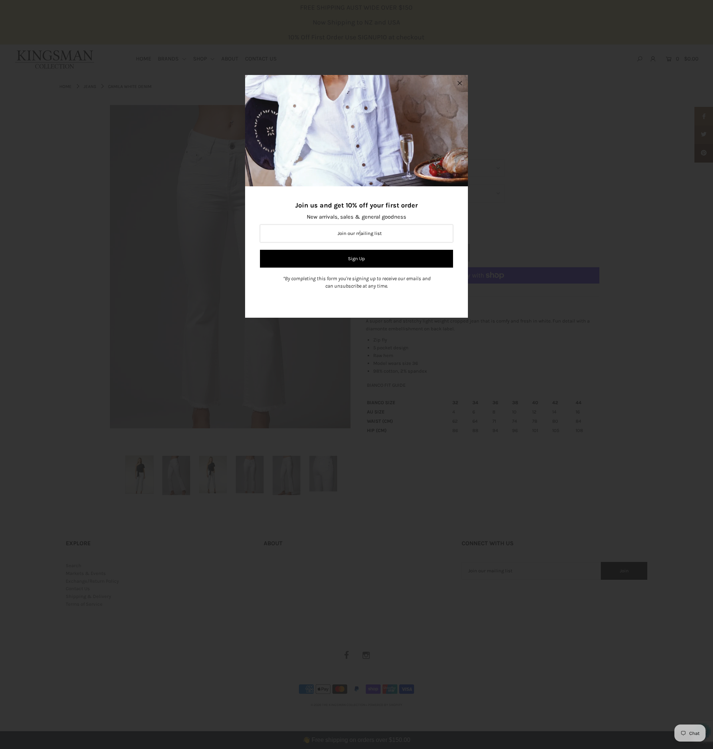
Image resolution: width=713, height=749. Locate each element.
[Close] (460, 83)
